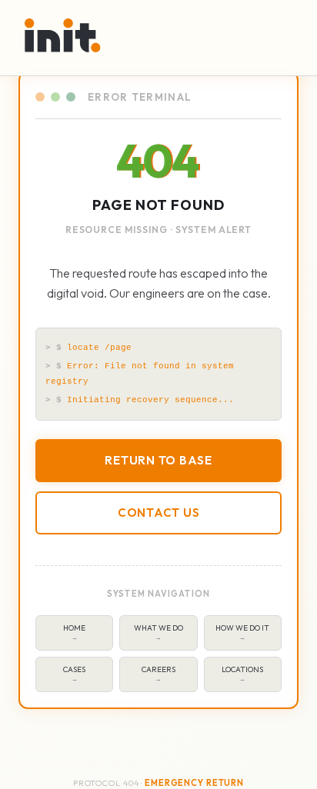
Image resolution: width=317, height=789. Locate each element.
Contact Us (159, 512)
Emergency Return (194, 782)
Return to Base (158, 460)
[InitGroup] (63, 35)
